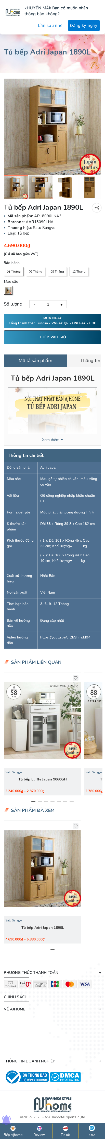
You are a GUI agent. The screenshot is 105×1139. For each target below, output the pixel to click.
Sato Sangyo (13, 772)
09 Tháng (57, 272)
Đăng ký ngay (84, 25)
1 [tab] (33, 801)
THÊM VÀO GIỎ (52, 337)
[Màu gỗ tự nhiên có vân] (8, 290)
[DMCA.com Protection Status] (65, 1076)
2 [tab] (40, 801)
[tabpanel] (43, 733)
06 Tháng (35, 272)
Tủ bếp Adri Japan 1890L (42, 927)
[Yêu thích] (76, 678)
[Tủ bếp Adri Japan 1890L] (52, 126)
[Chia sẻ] (96, 207)
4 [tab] (53, 801)
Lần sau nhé (50, 25)
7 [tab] (72, 801)
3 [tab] (46, 801)
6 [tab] (65, 801)
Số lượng (13, 304)
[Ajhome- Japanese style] (52, 1105)
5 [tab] (59, 801)
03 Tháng (14, 272)
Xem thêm (50, 440)
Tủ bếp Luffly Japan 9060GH (42, 779)
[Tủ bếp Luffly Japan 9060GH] (42, 720)
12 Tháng (79, 272)
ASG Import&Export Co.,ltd (65, 1117)
